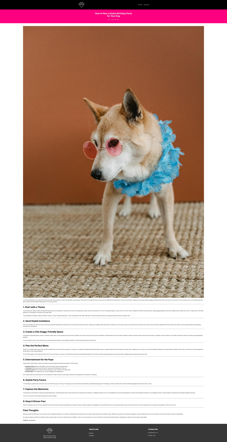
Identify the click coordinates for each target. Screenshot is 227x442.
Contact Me (146, 4)
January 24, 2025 (115, 19)
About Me (140, 4)
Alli (109, 19)
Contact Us (91, 435)
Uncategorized (32, 420)
